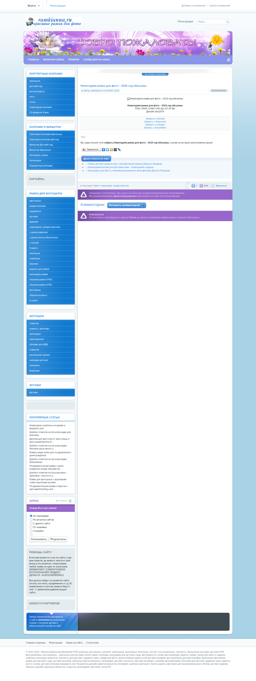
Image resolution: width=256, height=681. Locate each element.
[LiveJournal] (119, 149)
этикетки (34, 323)
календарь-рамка (38, 274)
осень (32, 102)
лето (31, 96)
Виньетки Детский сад (41, 144)
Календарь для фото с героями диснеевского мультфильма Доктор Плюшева (129, 170)
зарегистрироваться (124, 196)
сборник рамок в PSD (40, 285)
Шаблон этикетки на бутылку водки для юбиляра (50, 433)
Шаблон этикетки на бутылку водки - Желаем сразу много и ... (48, 447)
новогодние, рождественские (115, 185)
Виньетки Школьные (40, 150)
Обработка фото (38, 295)
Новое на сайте (74, 642)
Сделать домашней (219, 5)
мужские (33, 221)
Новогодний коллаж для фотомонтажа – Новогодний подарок (120, 167)
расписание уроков (39, 355)
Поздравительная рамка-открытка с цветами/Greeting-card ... (48, 487)
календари (35, 334)
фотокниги (35, 290)
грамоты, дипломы (39, 328)
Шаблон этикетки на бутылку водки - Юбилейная (48, 461)
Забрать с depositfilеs (155, 127)
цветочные (35, 201)
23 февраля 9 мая (39, 112)
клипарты (34, 365)
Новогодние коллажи (40, 107)
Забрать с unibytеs (155, 124)
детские (33, 216)
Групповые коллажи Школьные (45, 134)
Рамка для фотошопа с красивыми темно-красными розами (47, 481)
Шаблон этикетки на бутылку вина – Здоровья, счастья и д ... (48, 474)
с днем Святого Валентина (43, 237)
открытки (34, 349)
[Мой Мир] (115, 149)
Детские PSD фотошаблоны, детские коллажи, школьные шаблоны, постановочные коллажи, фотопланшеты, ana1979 (54, 21)
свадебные (35, 211)
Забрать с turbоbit (155, 118)
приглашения (36, 339)
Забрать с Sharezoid (155, 121)
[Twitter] (107, 149)
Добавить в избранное (194, 5)
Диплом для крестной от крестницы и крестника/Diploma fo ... (49, 440)
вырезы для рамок (39, 269)
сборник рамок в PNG (40, 279)
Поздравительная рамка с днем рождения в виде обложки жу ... (46, 467)
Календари (35, 160)
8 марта (33, 248)
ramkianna (95, 90)
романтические (37, 206)
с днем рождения (38, 232)
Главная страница (35, 642)
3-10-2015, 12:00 (111, 90)
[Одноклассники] (111, 149)
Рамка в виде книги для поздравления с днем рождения (50, 454)
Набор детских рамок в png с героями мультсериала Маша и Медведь (125, 164)
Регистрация (58, 5)
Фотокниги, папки (38, 155)
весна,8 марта (37, 91)
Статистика (92, 642)
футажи (33, 392)
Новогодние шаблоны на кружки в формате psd (47, 427)
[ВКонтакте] (104, 149)
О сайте (33, 300)
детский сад (35, 86)
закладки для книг (38, 360)
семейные (34, 258)
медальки (34, 370)
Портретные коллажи (40, 165)
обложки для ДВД (38, 344)
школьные (34, 81)
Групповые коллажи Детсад (44, 139)
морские (33, 263)
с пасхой (34, 243)
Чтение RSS (228, 60)
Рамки (96, 185)
